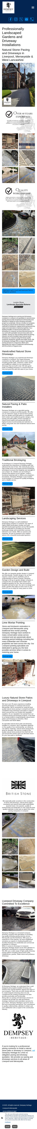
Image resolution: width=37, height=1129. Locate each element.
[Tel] (32, 19)
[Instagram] (16, 19)
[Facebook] (10, 19)
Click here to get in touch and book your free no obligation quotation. (18, 291)
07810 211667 (11, 1111)
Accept (7, 1126)
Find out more (7, 373)
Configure (7, 1122)
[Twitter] (21, 19)
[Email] (26, 19)
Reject (15, 1126)
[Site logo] (8, 7)
